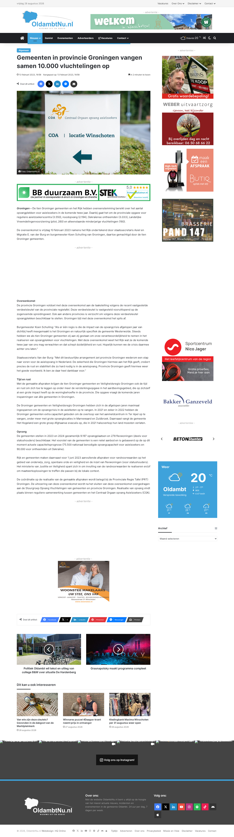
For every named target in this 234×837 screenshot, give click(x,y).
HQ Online (60, 830)
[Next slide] (213, 439)
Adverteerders (86, 38)
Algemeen (24, 50)
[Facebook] (41, 84)
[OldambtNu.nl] (48, 20)
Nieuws (34, 38)
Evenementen (65, 38)
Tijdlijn (114, 830)
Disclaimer (193, 3)
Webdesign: (48, 830)
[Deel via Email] (73, 84)
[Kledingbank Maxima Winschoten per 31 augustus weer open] (129, 704)
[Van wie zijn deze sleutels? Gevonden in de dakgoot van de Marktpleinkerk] (37, 704)
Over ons (177, 3)
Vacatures (163, 3)
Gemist (49, 38)
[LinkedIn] (57, 84)
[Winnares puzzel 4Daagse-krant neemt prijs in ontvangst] (83, 704)
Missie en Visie (171, 830)
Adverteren (126, 830)
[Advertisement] (83, 274)
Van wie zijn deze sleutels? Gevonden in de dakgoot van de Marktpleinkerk (35, 722)
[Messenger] (65, 84)
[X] (49, 84)
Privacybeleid (154, 830)
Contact (209, 3)
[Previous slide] (162, 439)
